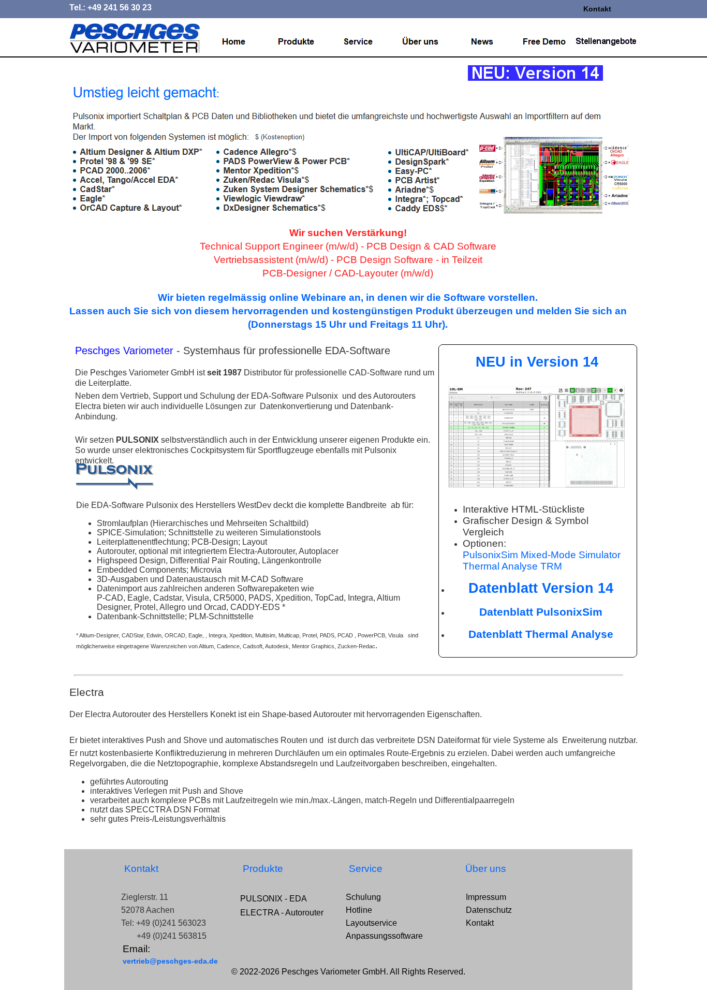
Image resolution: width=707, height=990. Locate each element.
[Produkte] (296, 41)
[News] (482, 41)
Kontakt (597, 9)
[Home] (234, 41)
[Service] (358, 41)
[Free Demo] (544, 41)
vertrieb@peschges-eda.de (170, 961)
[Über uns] (420, 41)
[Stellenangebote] (607, 41)
